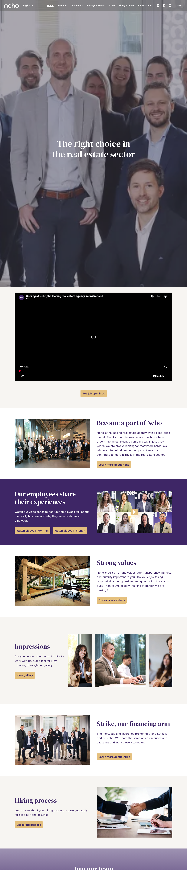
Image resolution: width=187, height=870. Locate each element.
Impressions (144, 5)
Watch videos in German (32, 530)
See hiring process (28, 824)
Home (50, 5)
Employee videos (96, 5)
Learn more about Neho (114, 464)
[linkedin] (158, 5)
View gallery (24, 675)
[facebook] (164, 5)
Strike (111, 5)
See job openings (93, 393)
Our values (77, 5)
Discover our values (112, 600)
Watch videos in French (69, 530)
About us (62, 5)
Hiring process (126, 5)
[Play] (134, 512)
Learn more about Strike (114, 757)
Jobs (179, 5)
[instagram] (170, 5)
